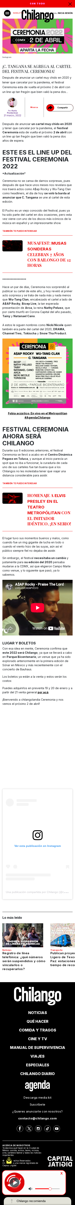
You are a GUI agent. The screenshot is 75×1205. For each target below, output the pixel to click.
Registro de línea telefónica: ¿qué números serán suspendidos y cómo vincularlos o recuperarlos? (23, 961)
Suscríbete (37, 1104)
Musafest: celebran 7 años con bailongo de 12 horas (49, 254)
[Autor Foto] (12, 102)
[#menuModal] (7, 13)
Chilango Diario (37, 1073)
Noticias (6, 950)
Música (34, 107)
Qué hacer (37, 1021)
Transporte (56, 950)
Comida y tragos (37, 1030)
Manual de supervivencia (37, 1047)
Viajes (37, 1056)
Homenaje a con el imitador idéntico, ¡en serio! (49, 509)
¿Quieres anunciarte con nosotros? (37, 1111)
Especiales (37, 1065)
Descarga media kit (37, 1097)
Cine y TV (37, 1039)
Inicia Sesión (65, 13)
